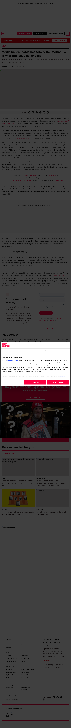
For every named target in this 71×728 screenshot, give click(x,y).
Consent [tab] (9, 351)
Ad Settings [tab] (44, 351)
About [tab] (62, 351)
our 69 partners (12, 360)
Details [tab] (27, 351)
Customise (35, 382)
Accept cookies (58, 382)
